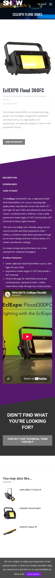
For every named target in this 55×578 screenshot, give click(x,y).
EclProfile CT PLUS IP (30, 489)
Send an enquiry (13, 142)
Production (41, 96)
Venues (6, 99)
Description (10, 177)
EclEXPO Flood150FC (30, 508)
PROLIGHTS (18, 96)
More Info (19, 574)
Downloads (10, 184)
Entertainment (30, 96)
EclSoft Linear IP (28, 526)
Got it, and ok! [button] (33, 574)
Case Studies (10, 190)
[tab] (27, 176)
